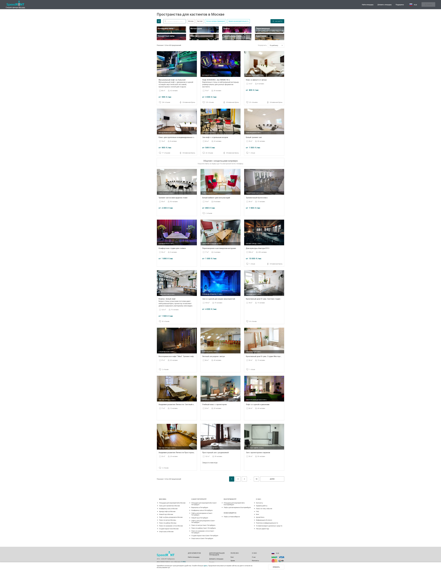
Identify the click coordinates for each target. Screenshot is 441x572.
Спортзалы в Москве (166, 531)
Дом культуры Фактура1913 (257, 248)
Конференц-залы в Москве (168, 509)
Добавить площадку (384, 5)
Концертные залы (166, 36)
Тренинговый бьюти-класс (257, 197)
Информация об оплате (264, 520)
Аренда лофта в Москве (167, 511)
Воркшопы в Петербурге (199, 507)
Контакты (259, 503)
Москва (22, 7)
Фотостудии (196, 28)
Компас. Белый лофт (167, 299)
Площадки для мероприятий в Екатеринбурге (234, 504)
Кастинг (200, 21)
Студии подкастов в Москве (169, 529)
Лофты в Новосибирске (232, 517)
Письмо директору (262, 529)
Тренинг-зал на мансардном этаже (173, 197)
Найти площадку (367, 5)
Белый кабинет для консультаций (216, 197)
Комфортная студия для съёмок (172, 248)
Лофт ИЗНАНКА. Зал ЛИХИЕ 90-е (216, 80)
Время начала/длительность (239, 21)
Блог (257, 514)
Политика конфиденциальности (267, 523)
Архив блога (260, 517)
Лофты (226, 28)
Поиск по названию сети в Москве (171, 526)
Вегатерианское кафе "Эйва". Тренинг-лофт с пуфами (181, 356)
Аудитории (261, 36)
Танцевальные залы (232, 36)
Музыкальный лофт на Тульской (172, 80)
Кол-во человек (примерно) (215, 21)
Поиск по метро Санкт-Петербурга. (203, 525)
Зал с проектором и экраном (258, 452)
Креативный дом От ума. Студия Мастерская (265, 356)
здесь (205, 566)
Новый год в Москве (166, 514)
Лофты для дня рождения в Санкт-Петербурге (203, 521)
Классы (193, 36)
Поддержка (400, 5)
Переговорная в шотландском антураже (219, 248)
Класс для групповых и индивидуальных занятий (179, 137)
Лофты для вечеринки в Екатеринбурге (237, 507)
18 (256, 479)
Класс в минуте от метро (256, 80)
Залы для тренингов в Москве (169, 506)
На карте (278, 21)
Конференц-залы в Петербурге (202, 510)
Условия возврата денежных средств (269, 526)
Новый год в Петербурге (199, 518)
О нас (254, 557)
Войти (429, 4)
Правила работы (261, 506)
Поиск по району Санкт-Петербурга (203, 528)
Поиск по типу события (264, 509)
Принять (276, 567)
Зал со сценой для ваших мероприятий (218, 299)
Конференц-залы (166, 28)
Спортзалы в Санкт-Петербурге (202, 538)
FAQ (257, 511)
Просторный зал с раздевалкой (215, 452)
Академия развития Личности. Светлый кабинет (179, 404)
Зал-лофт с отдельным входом (215, 137)
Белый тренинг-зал (254, 137)
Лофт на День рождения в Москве (171, 517)
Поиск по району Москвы (167, 523)
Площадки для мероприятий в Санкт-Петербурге (204, 504)
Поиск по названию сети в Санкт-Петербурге (202, 532)
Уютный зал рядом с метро (213, 356)
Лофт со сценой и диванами (257, 404)
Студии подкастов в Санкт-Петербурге (204, 535)
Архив (233, 561)
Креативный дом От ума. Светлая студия (263, 299)
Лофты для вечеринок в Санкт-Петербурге (202, 514)
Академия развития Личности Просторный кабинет (180, 452)
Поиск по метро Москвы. (167, 520)
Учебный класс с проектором (214, 404)
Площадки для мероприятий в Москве (172, 503)
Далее (272, 479)
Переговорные (263, 28)
